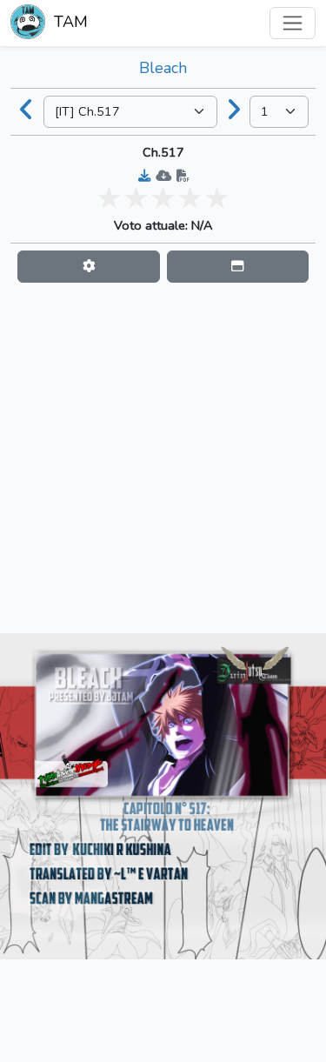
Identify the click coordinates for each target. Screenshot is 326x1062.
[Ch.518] (233, 111)
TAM (69, 21)
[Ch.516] (26, 111)
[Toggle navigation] (292, 23)
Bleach (163, 67)
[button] (88, 266)
